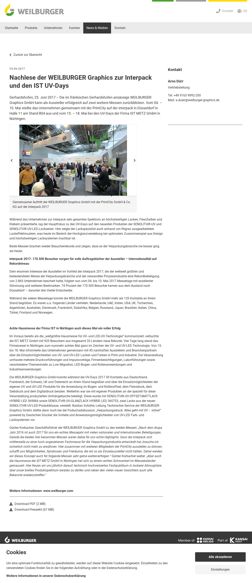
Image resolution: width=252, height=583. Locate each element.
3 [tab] (73, 196)
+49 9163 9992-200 (187, 95)
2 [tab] (47, 196)
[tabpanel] (73, 160)
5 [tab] (124, 196)
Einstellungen (220, 569)
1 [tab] (21, 196)
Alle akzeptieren (220, 557)
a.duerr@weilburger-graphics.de (197, 100)
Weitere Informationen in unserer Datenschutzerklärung (46, 576)
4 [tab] (98, 196)
